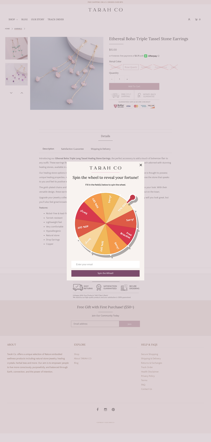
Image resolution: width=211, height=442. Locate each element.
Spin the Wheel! (105, 273)
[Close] (140, 165)
